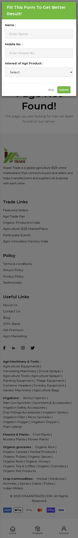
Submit (64, 89)
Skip (51, 89)
